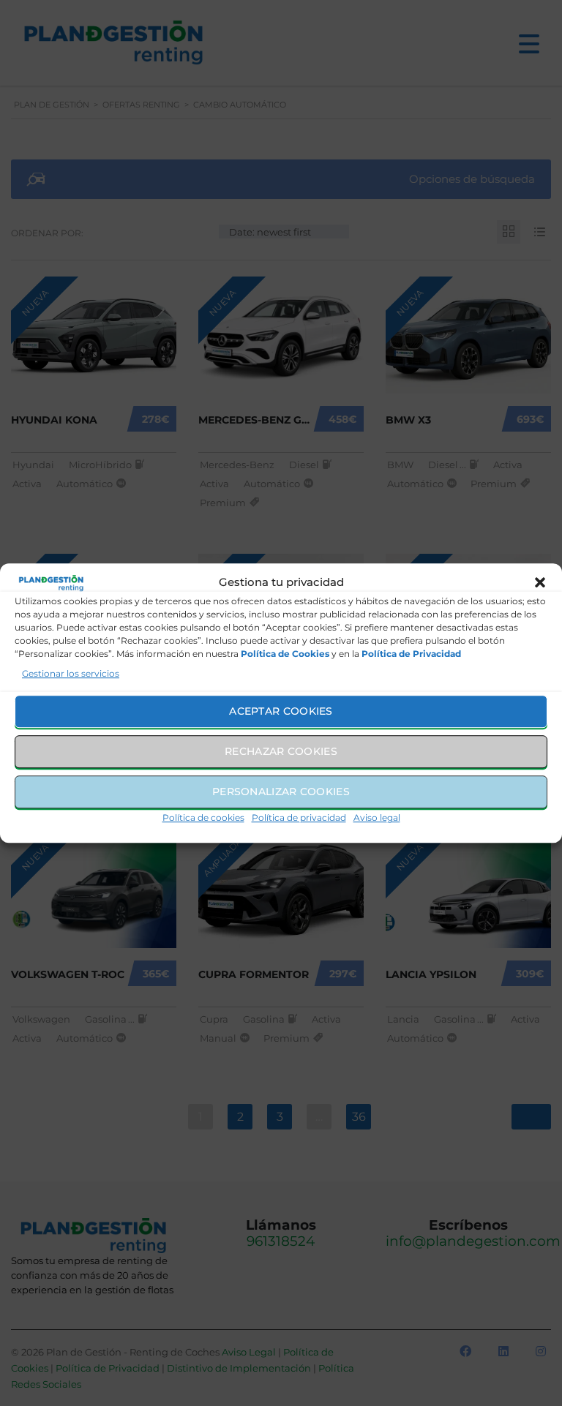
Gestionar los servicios (70, 673)
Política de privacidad (299, 817)
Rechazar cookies (281, 751)
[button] (540, 583)
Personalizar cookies (281, 791)
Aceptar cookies (281, 711)
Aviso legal (376, 817)
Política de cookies (203, 817)
